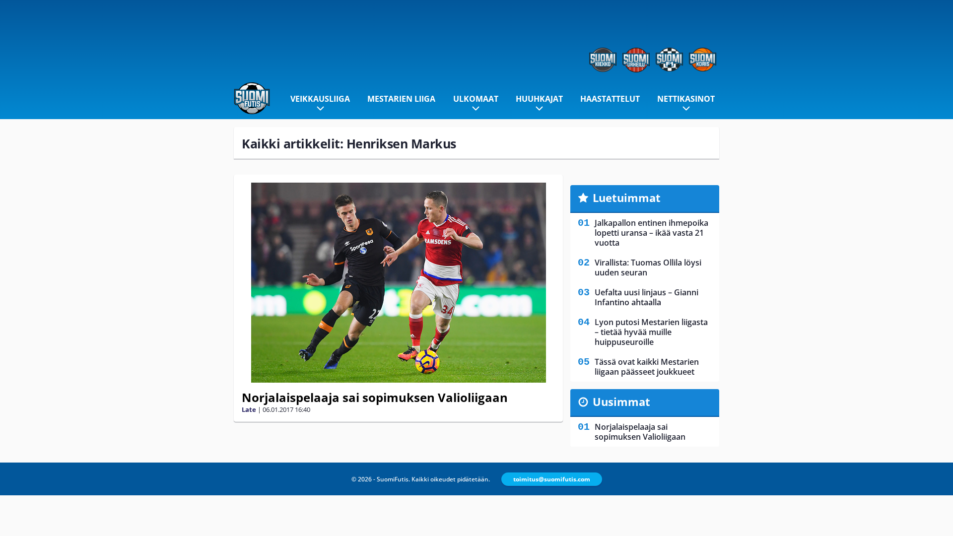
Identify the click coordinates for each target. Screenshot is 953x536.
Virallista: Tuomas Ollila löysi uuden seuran (648, 267)
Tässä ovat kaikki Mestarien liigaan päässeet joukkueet (647, 366)
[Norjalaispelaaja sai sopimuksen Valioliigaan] (398, 283)
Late (249, 409)
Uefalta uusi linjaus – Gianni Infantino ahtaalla (646, 297)
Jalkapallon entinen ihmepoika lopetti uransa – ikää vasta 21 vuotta (651, 232)
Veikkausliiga (320, 98)
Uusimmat (621, 401)
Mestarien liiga (401, 98)
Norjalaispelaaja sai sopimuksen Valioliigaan (375, 397)
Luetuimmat (627, 197)
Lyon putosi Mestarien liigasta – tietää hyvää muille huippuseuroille (651, 332)
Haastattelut (610, 98)
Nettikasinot (686, 98)
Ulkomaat (475, 98)
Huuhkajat (539, 98)
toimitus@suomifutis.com (551, 479)
